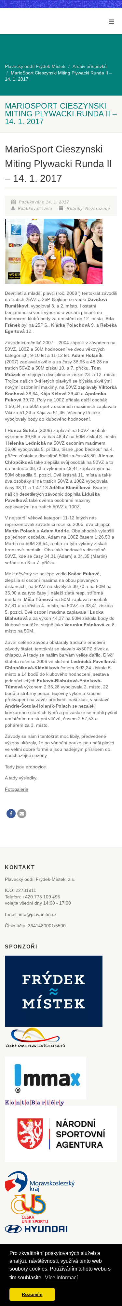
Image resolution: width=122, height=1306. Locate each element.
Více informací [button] (61, 1277)
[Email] (21, 813)
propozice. (36, 766)
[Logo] (29, 27)
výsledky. (28, 777)
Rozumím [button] (32, 1294)
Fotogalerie (16, 789)
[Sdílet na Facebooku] (11, 813)
